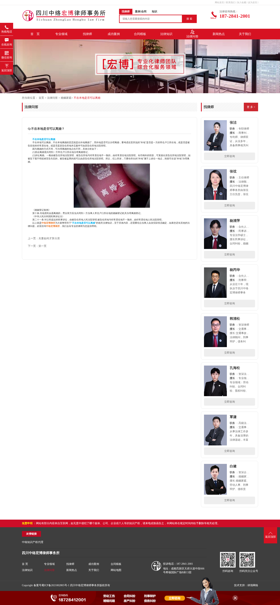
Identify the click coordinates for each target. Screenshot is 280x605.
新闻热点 (71, 570)
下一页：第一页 (37, 246)
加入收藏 (241, 2)
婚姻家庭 (66, 97)
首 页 (35, 34)
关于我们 (93, 570)
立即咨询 (229, 156)
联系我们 (230, 2)
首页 (42, 97)
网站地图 (116, 570)
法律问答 (52, 97)
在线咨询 (6, 44)
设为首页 (252, 2)
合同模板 (116, 564)
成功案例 (93, 564)
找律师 (126, 11)
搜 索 (189, 18)
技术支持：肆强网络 (246, 585)
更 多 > (251, 107)
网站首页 (219, 2)
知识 (154, 11)
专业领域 (49, 564)
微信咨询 (6, 57)
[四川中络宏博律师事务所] (112, 206)
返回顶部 (6, 70)
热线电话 (6, 31)
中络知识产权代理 (32, 542)
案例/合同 (140, 11)
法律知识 (27, 570)
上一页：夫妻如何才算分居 (44, 238)
